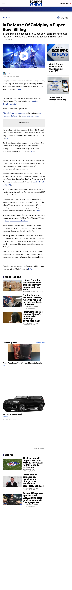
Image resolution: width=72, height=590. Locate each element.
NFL (32, 151)
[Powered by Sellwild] (42, 448)
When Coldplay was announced (14, 113)
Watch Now (65, 3)
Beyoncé (8, 138)
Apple (38, 210)
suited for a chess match (30, 116)
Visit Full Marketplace (39, 342)
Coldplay (19, 89)
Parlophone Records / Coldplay (16, 221)
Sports (6, 17)
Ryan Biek (12, 74)
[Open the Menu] (3, 3)
